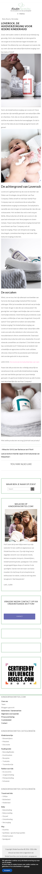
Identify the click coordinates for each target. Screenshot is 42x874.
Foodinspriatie (6, 749)
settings (26, 866)
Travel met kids (7, 793)
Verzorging (14, 19)
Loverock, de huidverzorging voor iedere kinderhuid (16, 26)
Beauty (8, 19)
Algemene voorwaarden (10, 714)
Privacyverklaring (7, 717)
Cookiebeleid (6, 720)
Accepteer (7, 870)
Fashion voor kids (7, 769)
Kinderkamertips (7, 735)
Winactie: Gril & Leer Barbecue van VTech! (17, 449)
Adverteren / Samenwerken (11, 711)
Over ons (4, 701)
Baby (3, 19)
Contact (4, 723)
